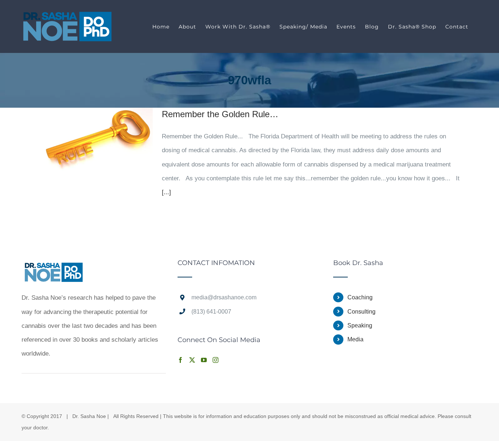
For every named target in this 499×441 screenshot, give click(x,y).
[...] (166, 192)
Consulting (361, 311)
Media (355, 339)
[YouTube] (204, 360)
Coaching (360, 297)
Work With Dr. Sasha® (237, 26)
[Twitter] (192, 360)
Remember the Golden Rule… (220, 114)
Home (160, 26)
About (187, 26)
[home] (53, 266)
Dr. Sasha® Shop (412, 26)
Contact (456, 26)
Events (346, 26)
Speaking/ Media (303, 26)
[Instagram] (215, 360)
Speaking (359, 325)
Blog (372, 26)
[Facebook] (180, 360)
